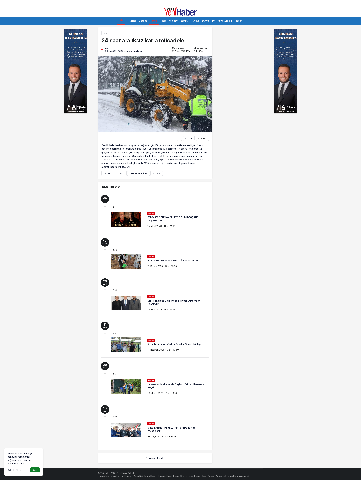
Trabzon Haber (165, 476)
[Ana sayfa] (121, 21)
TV (213, 20)
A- (192, 138)
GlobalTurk (233, 476)
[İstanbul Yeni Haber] (180, 11)
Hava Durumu (225, 20)
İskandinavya (116, 476)
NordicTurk (104, 476)
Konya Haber (150, 476)
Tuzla (163, 20)
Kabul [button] (35, 470)
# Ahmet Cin (109, 173)
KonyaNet (138, 476)
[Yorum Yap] (179, 138)
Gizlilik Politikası (14, 470)
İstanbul (184, 20)
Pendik (153, 20)
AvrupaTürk (221, 476)
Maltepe (142, 20)
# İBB (122, 173)
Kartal (132, 20)
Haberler (128, 476)
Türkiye (195, 20)
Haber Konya (194, 476)
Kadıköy (173, 20)
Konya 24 (177, 476)
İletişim (238, 20)
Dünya (205, 20)
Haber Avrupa (208, 476)
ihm (185, 476)
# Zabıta (156, 173)
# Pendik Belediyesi (139, 173)
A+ (185, 138)
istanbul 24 (244, 476)
